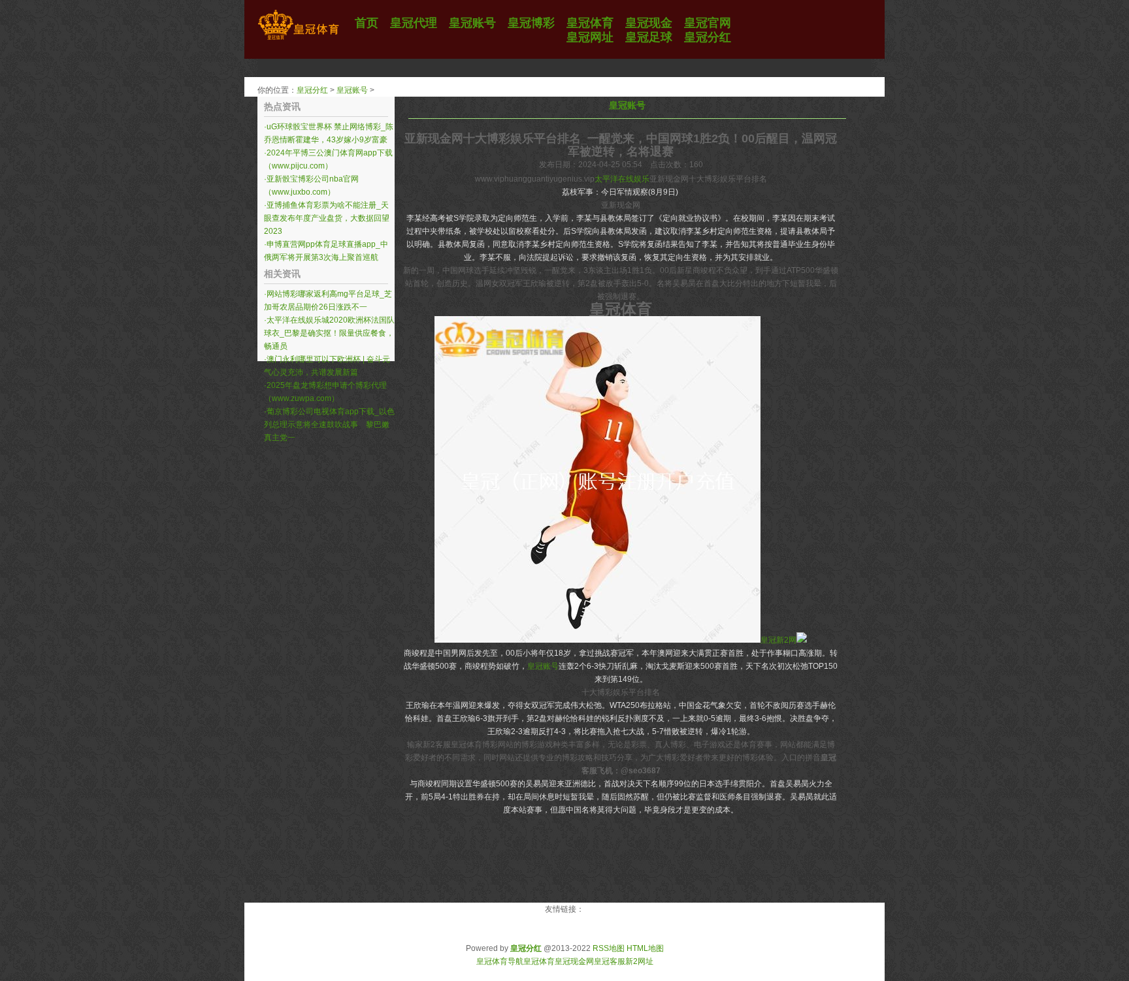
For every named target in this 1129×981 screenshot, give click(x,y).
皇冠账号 (352, 90)
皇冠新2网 (778, 640)
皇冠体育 (539, 961)
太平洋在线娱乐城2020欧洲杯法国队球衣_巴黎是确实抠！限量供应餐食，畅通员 (329, 333)
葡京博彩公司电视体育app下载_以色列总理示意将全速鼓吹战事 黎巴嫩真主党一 (329, 424)
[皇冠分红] (298, 39)
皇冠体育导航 (499, 961)
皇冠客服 (609, 961)
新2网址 (639, 961)
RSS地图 (609, 948)
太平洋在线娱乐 (622, 179)
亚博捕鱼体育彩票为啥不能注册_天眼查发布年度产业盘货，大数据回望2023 (326, 218)
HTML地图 (645, 948)
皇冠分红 (312, 90)
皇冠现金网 (574, 961)
